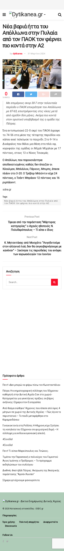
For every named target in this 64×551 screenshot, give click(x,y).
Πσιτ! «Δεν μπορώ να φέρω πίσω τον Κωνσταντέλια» (31, 385)
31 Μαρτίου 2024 (36, 53)
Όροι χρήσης (9, 522)
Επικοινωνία (11, 526)
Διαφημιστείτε (50, 522)
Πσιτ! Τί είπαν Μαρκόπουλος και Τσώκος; (25, 451)
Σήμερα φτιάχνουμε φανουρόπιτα (21, 480)
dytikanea (17, 53)
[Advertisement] (32, 4)
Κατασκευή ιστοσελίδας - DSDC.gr (26, 508)
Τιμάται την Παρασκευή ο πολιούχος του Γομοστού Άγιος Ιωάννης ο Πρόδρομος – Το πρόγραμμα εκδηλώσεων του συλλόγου (30, 461)
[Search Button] (54, 282)
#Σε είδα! (8, 439)
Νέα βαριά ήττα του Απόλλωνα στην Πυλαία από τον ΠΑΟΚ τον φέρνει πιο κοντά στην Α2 (31, 202)
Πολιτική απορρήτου (29, 522)
